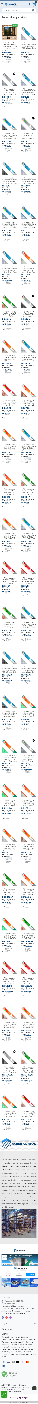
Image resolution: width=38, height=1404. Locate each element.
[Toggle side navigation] (2, 4)
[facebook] (3, 1318)
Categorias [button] (7, 1329)
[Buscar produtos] (33, 10)
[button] (29, 4)
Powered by (14, 1398)
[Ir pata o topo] (34, 1388)
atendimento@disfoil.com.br (13, 1306)
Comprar (10, 66)
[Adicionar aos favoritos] (4, 25)
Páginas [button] (6, 1323)
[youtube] (6, 1318)
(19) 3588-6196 (9, 1304)
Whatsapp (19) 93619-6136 (14, 1301)
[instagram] (10, 1318)
